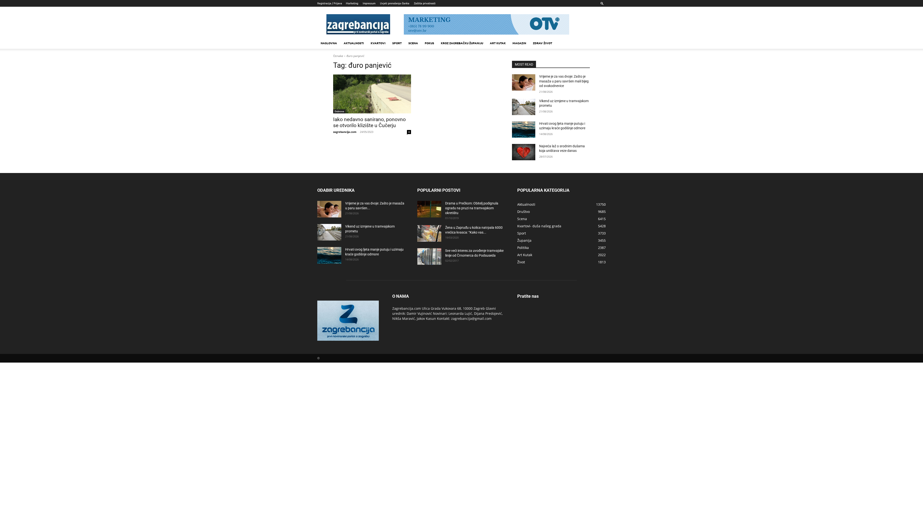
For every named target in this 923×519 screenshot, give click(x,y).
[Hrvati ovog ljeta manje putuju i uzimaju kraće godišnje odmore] (523, 129)
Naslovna (329, 43)
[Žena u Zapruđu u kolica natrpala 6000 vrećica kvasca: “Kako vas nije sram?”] (429, 233)
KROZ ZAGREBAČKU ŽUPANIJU (462, 43)
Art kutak (498, 43)
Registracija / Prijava (329, 3)
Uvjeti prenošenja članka (394, 3)
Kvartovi (378, 43)
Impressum (369, 3)
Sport (397, 43)
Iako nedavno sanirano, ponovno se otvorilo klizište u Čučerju (369, 122)
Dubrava (339, 111)
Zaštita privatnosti (425, 3)
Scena (413, 43)
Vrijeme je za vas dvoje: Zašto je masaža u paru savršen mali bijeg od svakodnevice (564, 81)
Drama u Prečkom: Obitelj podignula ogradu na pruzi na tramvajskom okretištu (471, 208)
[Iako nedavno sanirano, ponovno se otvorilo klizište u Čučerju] (372, 93)
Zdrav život (542, 43)
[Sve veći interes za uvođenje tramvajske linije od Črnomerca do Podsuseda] (429, 256)
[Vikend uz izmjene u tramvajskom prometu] (523, 107)
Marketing (352, 3)
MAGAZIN (519, 43)
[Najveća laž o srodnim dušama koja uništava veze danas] (523, 152)
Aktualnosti (354, 43)
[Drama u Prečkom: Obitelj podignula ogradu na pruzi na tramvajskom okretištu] (429, 209)
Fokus (429, 43)
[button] (602, 3)
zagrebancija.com (344, 132)
